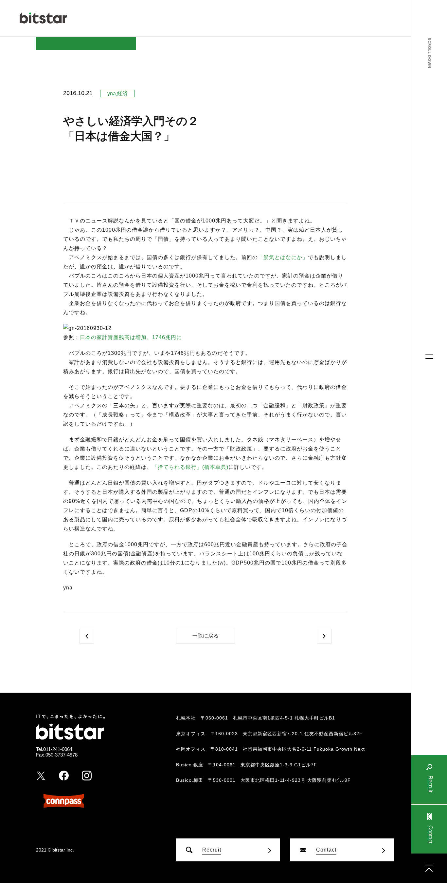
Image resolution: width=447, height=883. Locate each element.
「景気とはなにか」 (283, 257)
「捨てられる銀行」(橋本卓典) (190, 467)
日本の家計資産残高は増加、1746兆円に (131, 337)
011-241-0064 (57, 749)
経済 (122, 93)
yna (111, 93)
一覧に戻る (205, 636)
